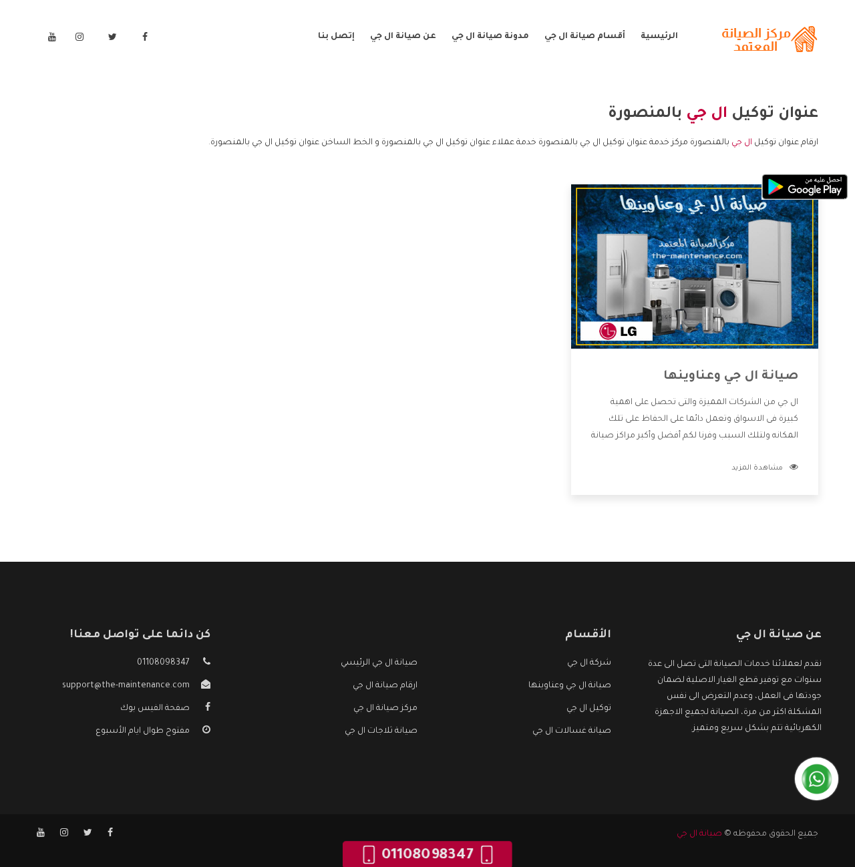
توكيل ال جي (588, 708)
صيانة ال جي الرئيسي (379, 663)
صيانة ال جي (699, 834)
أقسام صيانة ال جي (584, 36)
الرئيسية (659, 36)
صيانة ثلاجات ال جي (381, 731)
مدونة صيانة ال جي (490, 36)
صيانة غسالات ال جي (571, 731)
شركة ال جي (589, 663)
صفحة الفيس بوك (155, 708)
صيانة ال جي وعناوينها (730, 376)
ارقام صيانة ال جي (385, 686)
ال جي (741, 143)
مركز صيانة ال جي (385, 708)
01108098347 (163, 663)
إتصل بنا (336, 36)
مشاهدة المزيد (757, 468)
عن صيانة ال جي (403, 36)
